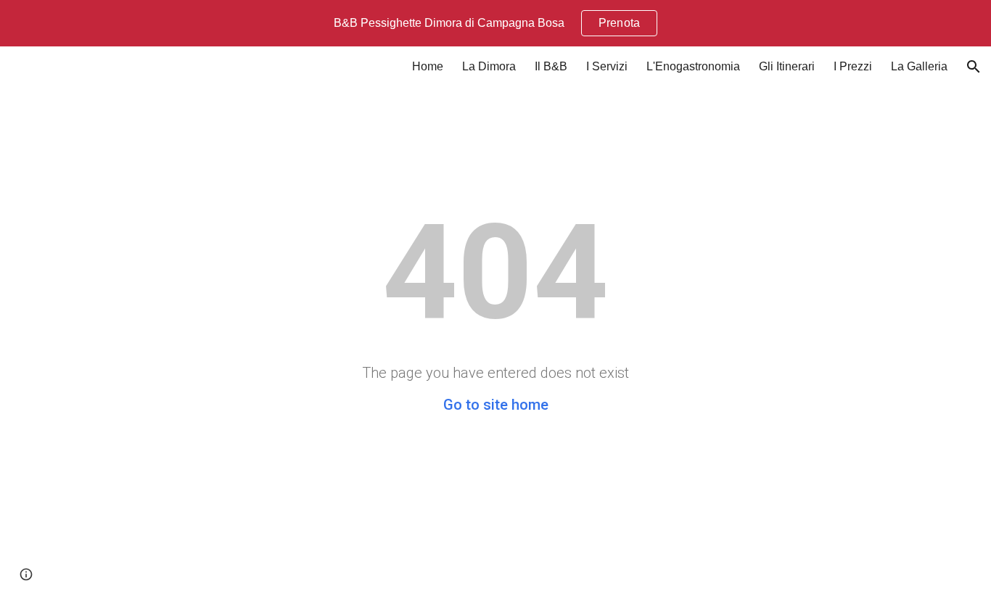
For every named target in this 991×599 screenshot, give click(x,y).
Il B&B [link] (551, 66)
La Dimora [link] (489, 66)
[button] (973, 66)
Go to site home (495, 404)
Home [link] (427, 66)
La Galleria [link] (919, 66)
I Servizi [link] (607, 66)
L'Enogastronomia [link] (693, 66)
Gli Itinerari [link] (787, 66)
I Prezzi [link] (853, 66)
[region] (495, 23)
